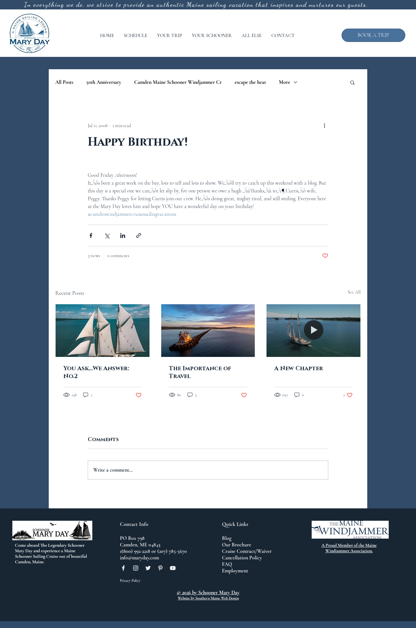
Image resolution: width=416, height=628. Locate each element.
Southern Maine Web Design (217, 598)
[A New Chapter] (313, 330)
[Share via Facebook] (91, 235)
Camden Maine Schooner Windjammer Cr (178, 82)
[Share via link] (139, 235)
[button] (135, 35)
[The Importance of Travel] (208, 330)
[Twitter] (148, 568)
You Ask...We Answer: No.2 (96, 372)
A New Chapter (298, 369)
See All (354, 292)
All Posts (64, 82)
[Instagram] (135, 568)
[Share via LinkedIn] (123, 235)
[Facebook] (123, 568)
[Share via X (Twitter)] (107, 235)
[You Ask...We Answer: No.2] (103, 330)
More (284, 82)
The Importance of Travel (200, 372)
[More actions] (324, 125)
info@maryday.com (139, 558)
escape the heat (250, 82)
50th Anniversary (103, 82)
